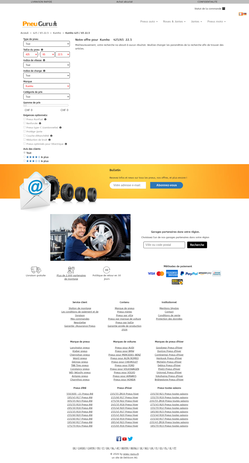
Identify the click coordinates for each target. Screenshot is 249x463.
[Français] (240, 14)
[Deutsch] (244, 14)
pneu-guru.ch (131, 454)
